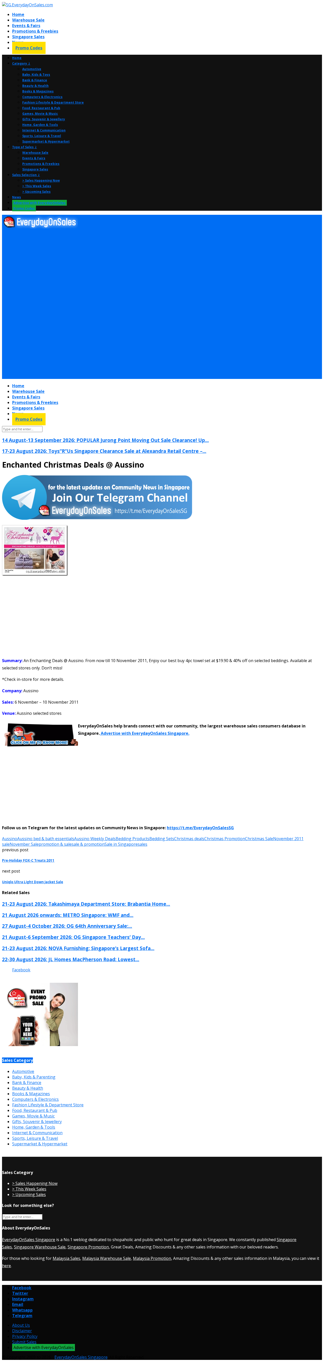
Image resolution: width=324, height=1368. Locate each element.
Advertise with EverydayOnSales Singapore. (144, 733)
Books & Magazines (38, 91)
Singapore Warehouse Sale (40, 1247)
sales (142, 844)
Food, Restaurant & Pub (41, 108)
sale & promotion (88, 844)
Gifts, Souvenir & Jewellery (43, 119)
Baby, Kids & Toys (36, 74)
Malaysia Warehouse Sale (106, 1258)
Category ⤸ (21, 63)
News (16, 197)
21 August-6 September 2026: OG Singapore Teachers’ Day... (73, 937)
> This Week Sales (36, 186)
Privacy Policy (24, 1336)
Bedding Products (132, 838)
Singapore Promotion (88, 1247)
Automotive (31, 69)
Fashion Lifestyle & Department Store (53, 102)
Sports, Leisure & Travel (41, 136)
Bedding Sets (161, 838)
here (6, 1265)
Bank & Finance (34, 80)
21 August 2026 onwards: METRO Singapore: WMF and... (67, 915)
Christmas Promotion (224, 838)
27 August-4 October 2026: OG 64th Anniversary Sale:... (67, 926)
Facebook (21, 970)
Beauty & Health (35, 86)
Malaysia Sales (66, 1258)
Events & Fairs (26, 25)
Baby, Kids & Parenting (33, 1077)
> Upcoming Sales (36, 191)
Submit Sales (24, 1342)
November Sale (24, 844)
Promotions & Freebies (35, 31)
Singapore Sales (28, 37)
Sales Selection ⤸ (26, 175)
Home (18, 14)
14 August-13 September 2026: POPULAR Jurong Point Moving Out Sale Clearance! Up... (105, 440)
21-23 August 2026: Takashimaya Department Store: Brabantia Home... (86, 904)
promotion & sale (55, 844)
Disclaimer (22, 1331)
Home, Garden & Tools (40, 125)
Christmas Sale (259, 838)
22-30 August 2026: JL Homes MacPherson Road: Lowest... (70, 959)
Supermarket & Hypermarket (46, 141)
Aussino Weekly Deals (95, 838)
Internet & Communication (44, 130)
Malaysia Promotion (152, 1258)
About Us (21, 1325)
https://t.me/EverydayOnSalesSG (200, 828)
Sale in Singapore (121, 844)
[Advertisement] (154, 267)
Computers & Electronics (42, 97)
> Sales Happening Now (41, 180)
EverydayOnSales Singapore (28, 1239)
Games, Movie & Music (40, 113)
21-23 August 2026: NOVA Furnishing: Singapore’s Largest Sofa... (78, 948)
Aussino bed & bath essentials (45, 838)
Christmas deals (189, 838)
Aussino (9, 838)
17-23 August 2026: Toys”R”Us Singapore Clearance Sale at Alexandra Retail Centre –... (104, 451)
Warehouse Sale (28, 20)
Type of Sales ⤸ (24, 147)
